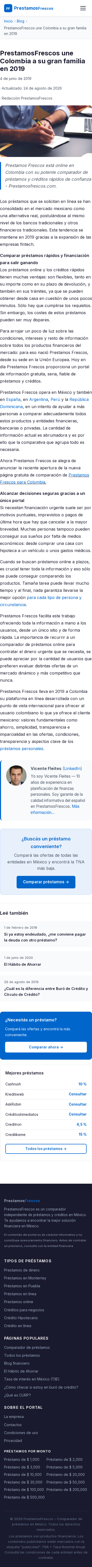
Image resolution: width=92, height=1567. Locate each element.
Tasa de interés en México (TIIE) (32, 1379)
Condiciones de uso (21, 1432)
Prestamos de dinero (22, 1270)
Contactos (13, 1425)
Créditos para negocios (24, 1310)
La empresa (14, 1416)
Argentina (38, 399)
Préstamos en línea (20, 1294)
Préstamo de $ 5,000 (65, 1467)
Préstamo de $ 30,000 (23, 1482)
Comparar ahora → (46, 1047)
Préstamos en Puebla (22, 1286)
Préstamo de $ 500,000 (24, 1497)
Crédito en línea (17, 1326)
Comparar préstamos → (46, 881)
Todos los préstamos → (46, 1149)
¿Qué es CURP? (17, 1395)
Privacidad (13, 1440)
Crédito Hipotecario (21, 1318)
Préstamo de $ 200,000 (67, 1489)
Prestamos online (18, 1302)
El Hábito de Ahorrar (21, 1371)
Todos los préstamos (22, 1355)
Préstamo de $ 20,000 (66, 1474)
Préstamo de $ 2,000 (65, 1459)
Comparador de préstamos (27, 1347)
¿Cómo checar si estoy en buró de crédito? (41, 1387)
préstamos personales (21, 748)
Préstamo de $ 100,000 (24, 1489)
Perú (55, 399)
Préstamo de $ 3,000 (22, 1467)
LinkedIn (72, 768)
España (13, 399)
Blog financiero (17, 1363)
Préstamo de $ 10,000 (23, 1474)
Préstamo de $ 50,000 (66, 1482)
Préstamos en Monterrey (25, 1278)
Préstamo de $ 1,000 (21, 1459)
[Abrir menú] (83, 8)
